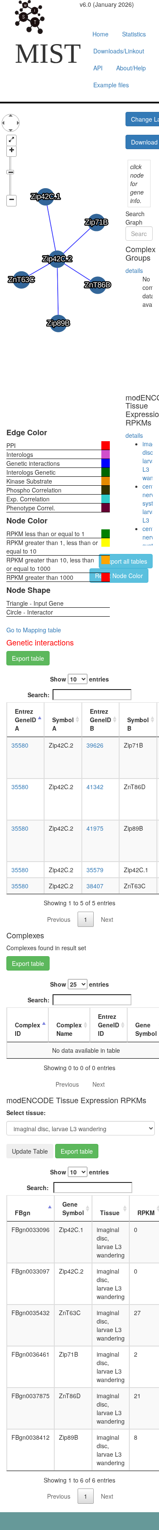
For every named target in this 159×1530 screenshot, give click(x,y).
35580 (19, 745)
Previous (58, 919)
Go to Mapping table (33, 630)
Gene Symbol (73, 1208)
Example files (111, 85)
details (134, 270)
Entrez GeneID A (25, 719)
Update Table (30, 1151)
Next (107, 919)
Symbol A (63, 723)
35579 (94, 869)
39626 (94, 745)
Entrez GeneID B (100, 719)
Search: (39, 694)
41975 (94, 828)
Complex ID (27, 1029)
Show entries (79, 679)
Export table (28, 658)
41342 (94, 786)
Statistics (134, 34)
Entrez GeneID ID (108, 1025)
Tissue (110, 1212)
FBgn (23, 1212)
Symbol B (138, 723)
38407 (94, 886)
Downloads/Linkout (118, 51)
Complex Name (69, 1029)
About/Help (131, 68)
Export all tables (125, 561)
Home (100, 34)
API (98, 68)
